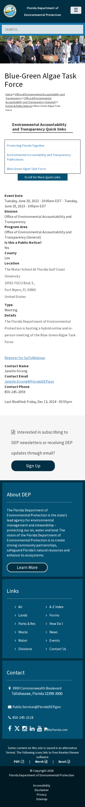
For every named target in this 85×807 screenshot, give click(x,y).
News (53, 632)
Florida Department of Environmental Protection (41, 775)
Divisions (25, 649)
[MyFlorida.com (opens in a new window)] (56, 728)
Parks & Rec (27, 623)
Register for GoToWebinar (25, 357)
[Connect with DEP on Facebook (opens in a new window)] (10, 727)
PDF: (17, 761)
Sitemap (41, 799)
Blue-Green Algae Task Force (26, 169)
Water (22, 640)
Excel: (62, 761)
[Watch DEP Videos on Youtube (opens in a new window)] (40, 727)
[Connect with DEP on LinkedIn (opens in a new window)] (32, 727)
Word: (40, 761)
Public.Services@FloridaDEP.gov (36, 707)
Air (20, 607)
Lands (22, 615)
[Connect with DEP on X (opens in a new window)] (17, 727)
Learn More (27, 567)
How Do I (56, 623)
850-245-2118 (22, 717)
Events (54, 640)
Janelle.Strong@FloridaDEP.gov (29, 381)
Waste (23, 632)
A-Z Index (56, 607)
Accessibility (41, 785)
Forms (54, 615)
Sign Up (33, 465)
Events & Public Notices (18, 106)
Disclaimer (42, 790)
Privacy (42, 794)
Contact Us (57, 649)
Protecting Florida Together (26, 145)
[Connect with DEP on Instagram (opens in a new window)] (25, 727)
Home (8, 94)
